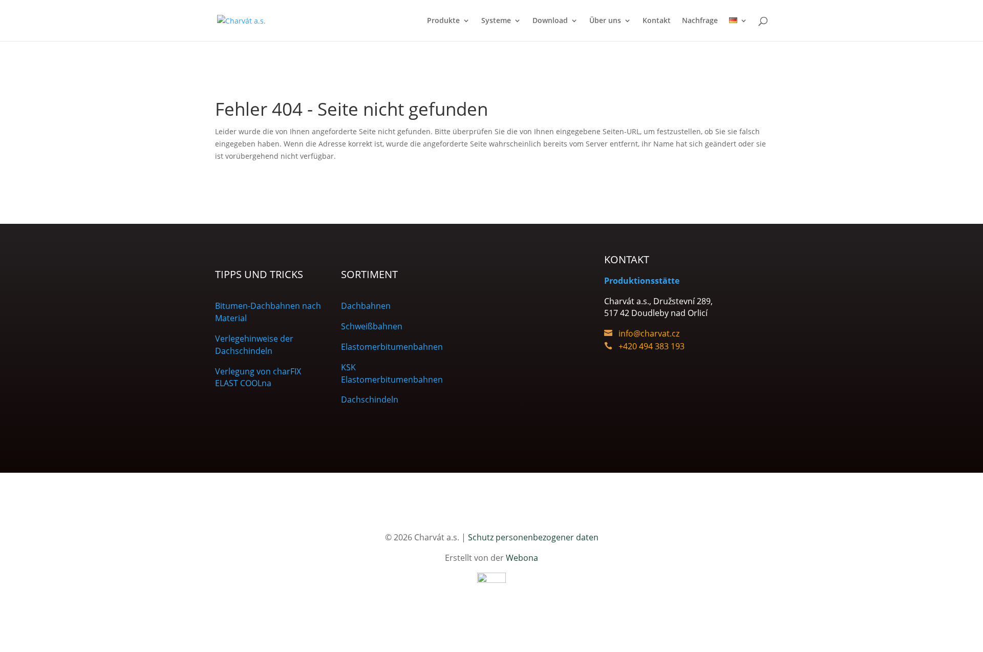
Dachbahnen (366, 305)
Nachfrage (700, 21)
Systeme (496, 21)
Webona (522, 557)
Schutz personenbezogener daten (533, 537)
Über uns (605, 21)
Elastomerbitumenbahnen (392, 346)
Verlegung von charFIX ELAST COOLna (258, 377)
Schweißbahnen (371, 326)
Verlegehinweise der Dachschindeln (254, 344)
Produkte (443, 21)
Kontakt (657, 21)
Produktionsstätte (641, 280)
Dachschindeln (369, 399)
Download (550, 21)
